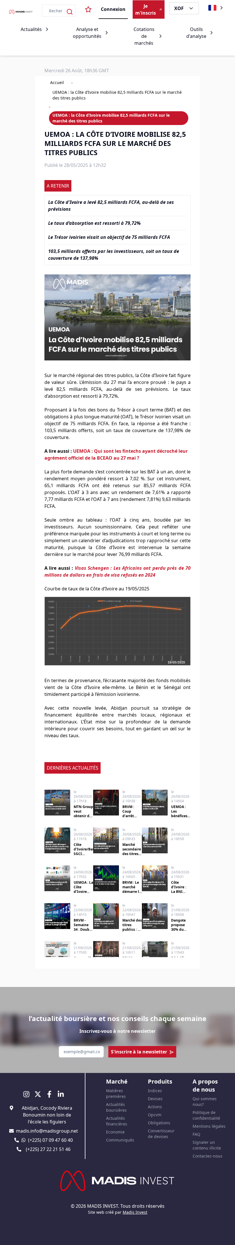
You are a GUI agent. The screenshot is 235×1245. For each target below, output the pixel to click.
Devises (155, 1098)
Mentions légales (209, 1126)
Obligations (159, 1122)
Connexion (113, 9)
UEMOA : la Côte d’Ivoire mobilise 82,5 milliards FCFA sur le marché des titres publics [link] (111, 118)
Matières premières (116, 1093)
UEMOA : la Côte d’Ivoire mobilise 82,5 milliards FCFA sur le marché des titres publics (117, 95)
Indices (155, 1090)
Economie (115, 1132)
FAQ (196, 1134)
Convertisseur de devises (161, 1133)
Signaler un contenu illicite (207, 1145)
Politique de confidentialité (206, 1115)
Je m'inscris (145, 9)
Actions (155, 1106)
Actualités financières (116, 1121)
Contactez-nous (207, 1156)
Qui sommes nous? (205, 1101)
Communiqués (120, 1140)
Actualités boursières (116, 1107)
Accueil (57, 82)
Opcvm (154, 1114)
